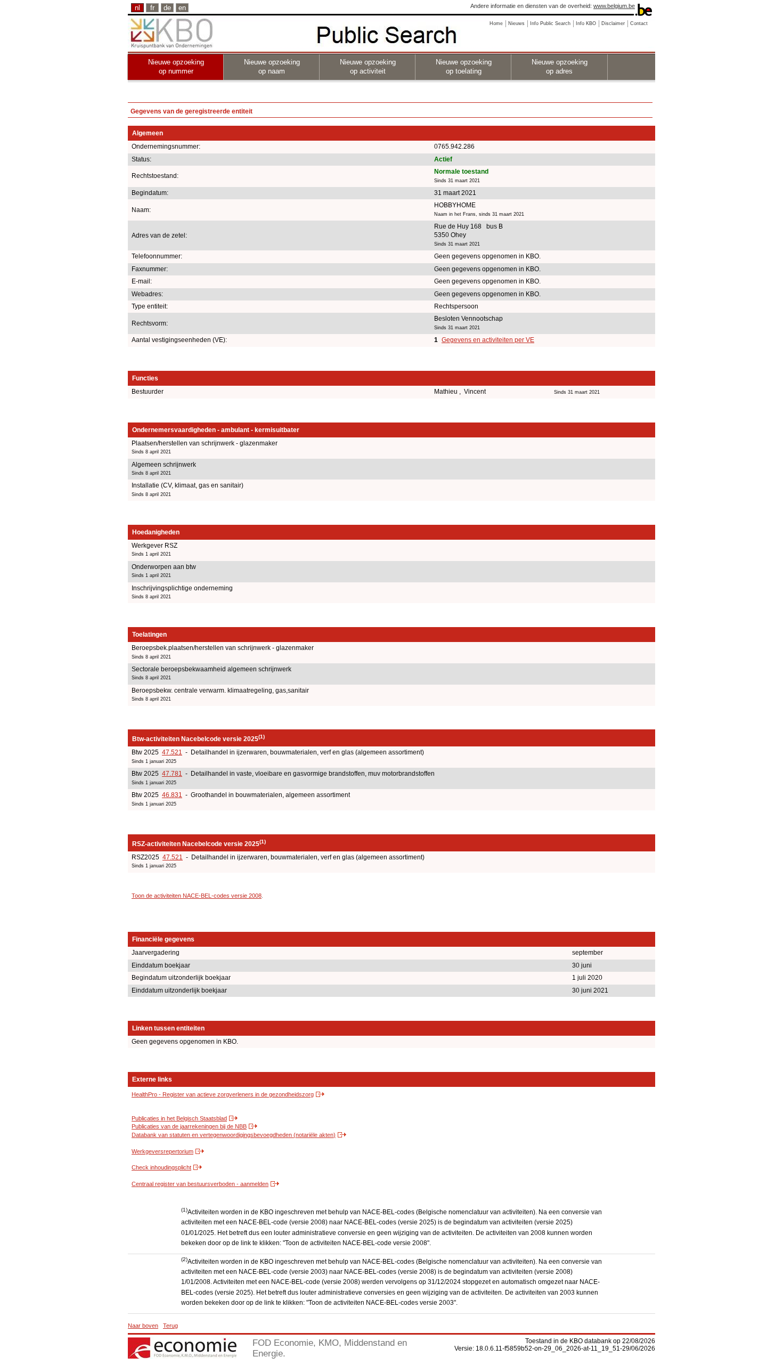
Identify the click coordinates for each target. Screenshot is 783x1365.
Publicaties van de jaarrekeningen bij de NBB (189, 1126)
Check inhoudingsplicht (161, 1167)
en (182, 8)
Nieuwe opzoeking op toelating (464, 66)
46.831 (172, 795)
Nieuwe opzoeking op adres (560, 66)
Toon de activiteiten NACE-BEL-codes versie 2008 (197, 895)
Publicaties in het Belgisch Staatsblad (179, 1118)
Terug (170, 1325)
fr (152, 8)
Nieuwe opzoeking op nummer (176, 66)
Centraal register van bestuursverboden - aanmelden (200, 1184)
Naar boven (143, 1325)
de (167, 8)
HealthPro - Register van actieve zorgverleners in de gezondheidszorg (223, 1094)
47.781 (172, 773)
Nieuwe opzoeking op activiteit (368, 66)
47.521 (172, 752)
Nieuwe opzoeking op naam (272, 66)
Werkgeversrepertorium (162, 1151)
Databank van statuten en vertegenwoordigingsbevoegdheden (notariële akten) (234, 1135)
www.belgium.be (614, 6)
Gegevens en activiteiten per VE (488, 340)
